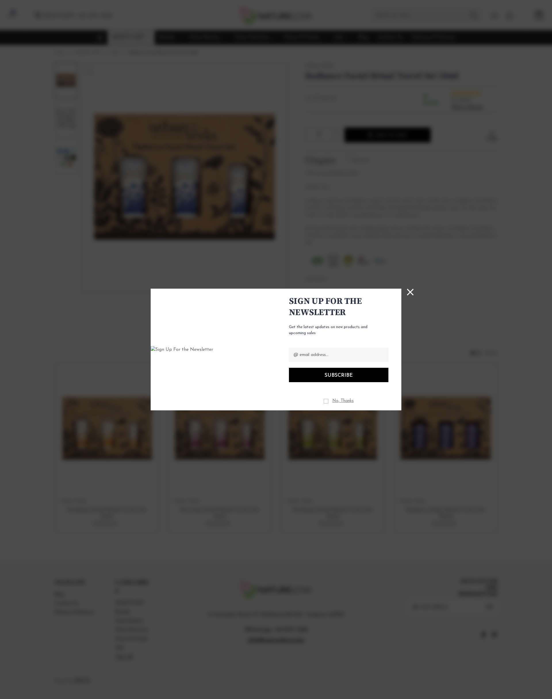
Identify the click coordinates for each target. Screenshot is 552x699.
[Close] (410, 292)
